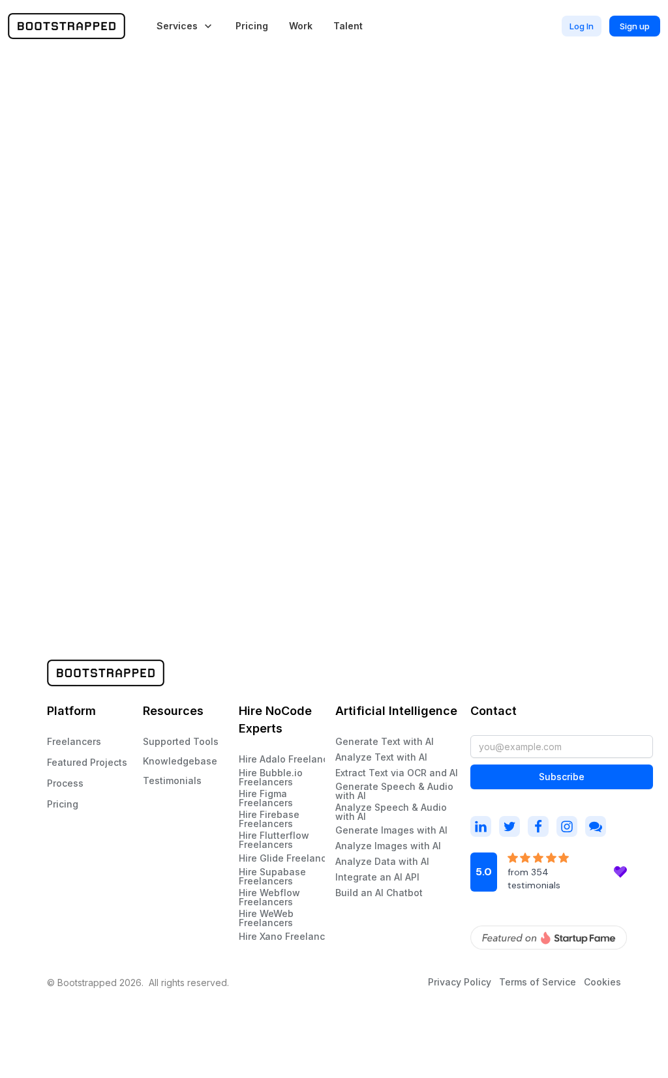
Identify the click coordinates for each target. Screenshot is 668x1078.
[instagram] (480, 826)
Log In (581, 26)
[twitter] (509, 826)
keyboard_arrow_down (208, 26)
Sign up (635, 26)
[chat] (595, 826)
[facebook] (538, 826)
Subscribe (561, 776)
